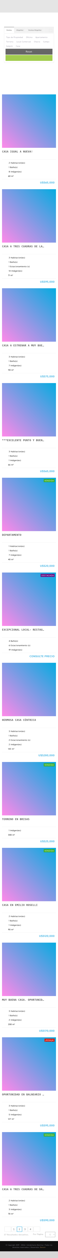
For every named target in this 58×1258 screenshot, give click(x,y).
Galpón (9, 46)
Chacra (37, 42)
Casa (18, 46)
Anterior (7, 1229)
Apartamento (41, 37)
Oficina (29, 37)
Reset (29, 51)
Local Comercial (23, 42)
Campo (46, 42)
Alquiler (20, 30)
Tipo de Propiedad (14, 37)
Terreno (9, 42)
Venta (9, 30)
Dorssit (43, 1247)
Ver (7, 141)
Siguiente (36, 1229)
